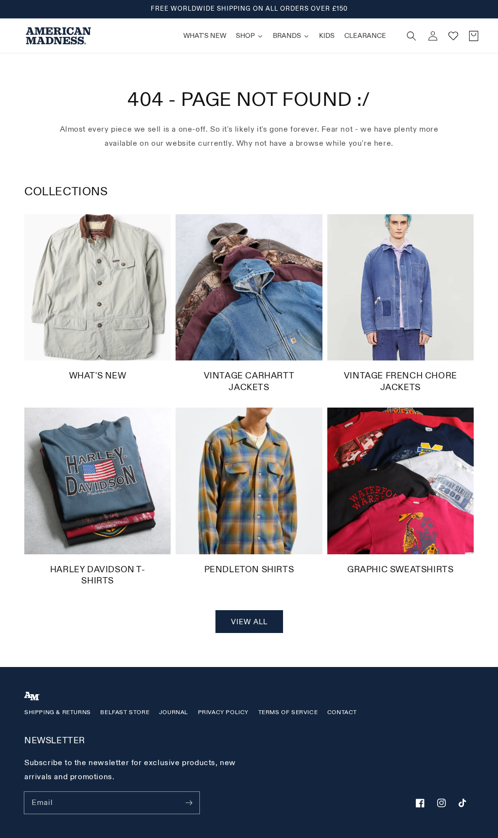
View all (249, 622)
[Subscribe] (188, 802)
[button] (411, 36)
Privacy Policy (223, 712)
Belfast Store (124, 712)
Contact (342, 712)
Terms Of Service (288, 712)
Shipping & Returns (57, 712)
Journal (173, 712)
